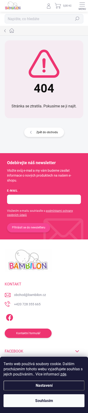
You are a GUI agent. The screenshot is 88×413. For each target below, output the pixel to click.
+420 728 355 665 (27, 304)
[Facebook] (9, 316)
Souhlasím (44, 400)
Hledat (77, 18)
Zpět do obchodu (47, 132)
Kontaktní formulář (28, 333)
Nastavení (44, 385)
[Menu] (82, 6)
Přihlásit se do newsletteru (28, 227)
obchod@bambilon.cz (30, 295)
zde (63, 374)
